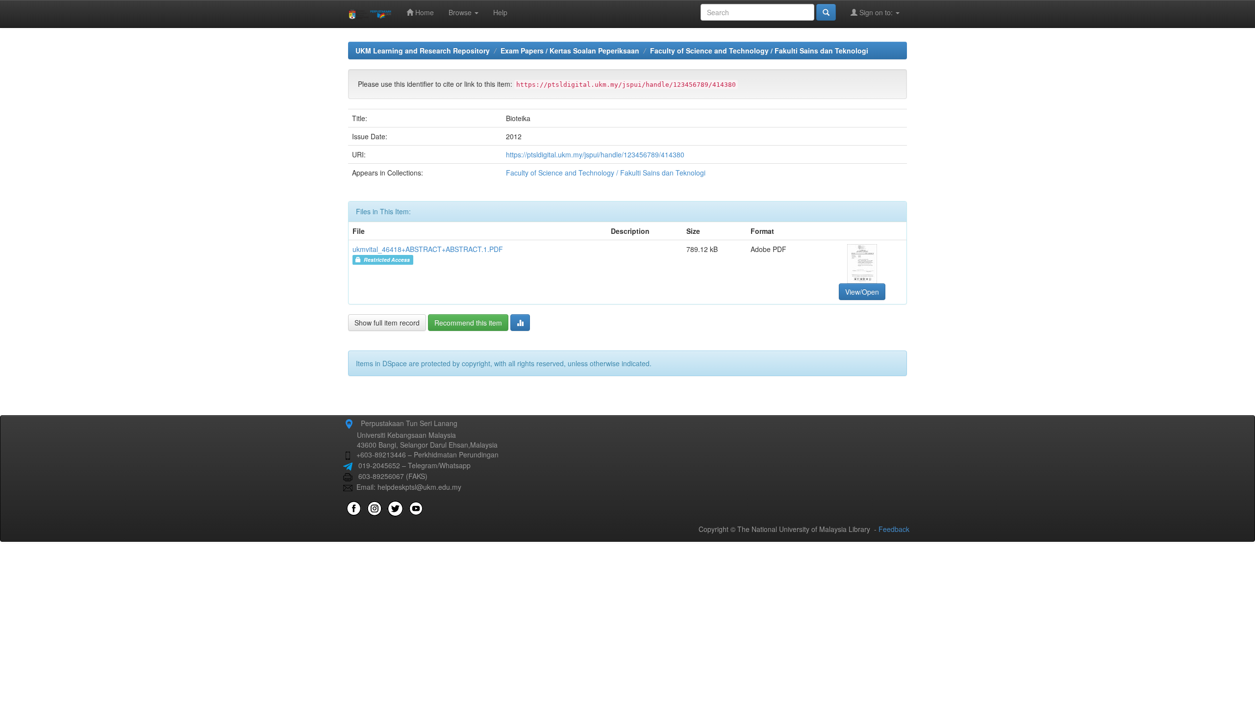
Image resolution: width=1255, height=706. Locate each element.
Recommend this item (468, 323)
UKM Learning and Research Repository (422, 50)
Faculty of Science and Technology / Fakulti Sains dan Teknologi (759, 50)
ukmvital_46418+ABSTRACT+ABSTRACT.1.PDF (427, 249)
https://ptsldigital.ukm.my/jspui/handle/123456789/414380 (595, 154)
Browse (461, 12)
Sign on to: (876, 12)
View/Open (862, 292)
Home (423, 12)
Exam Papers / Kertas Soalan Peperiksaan (570, 50)
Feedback (893, 529)
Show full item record (387, 323)
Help (500, 12)
